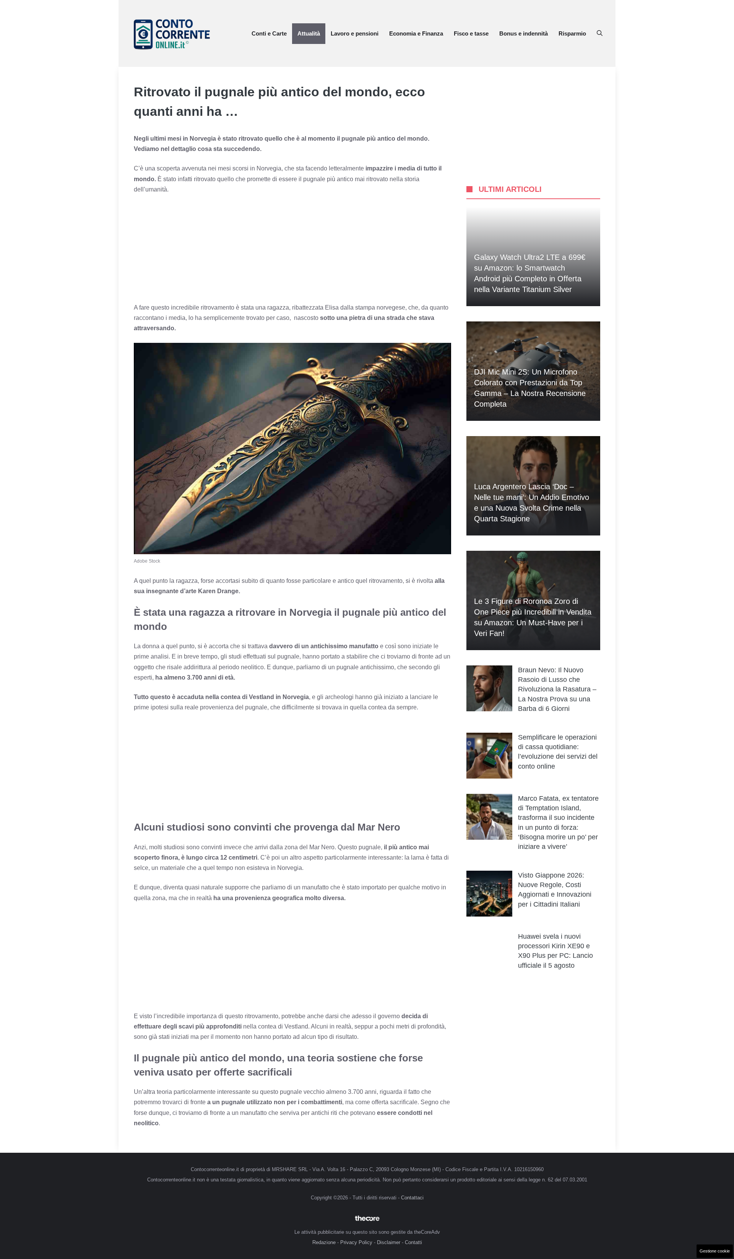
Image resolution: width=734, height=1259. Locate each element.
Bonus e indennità (523, 33)
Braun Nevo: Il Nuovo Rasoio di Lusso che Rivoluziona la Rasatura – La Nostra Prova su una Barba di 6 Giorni (557, 689)
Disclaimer (388, 1242)
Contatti (413, 1242)
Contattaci (412, 1198)
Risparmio (572, 33)
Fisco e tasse (471, 33)
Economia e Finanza (416, 33)
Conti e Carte (269, 33)
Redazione (324, 1242)
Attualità (308, 33)
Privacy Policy (356, 1242)
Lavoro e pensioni (354, 33)
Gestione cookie (715, 1251)
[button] (599, 33)
